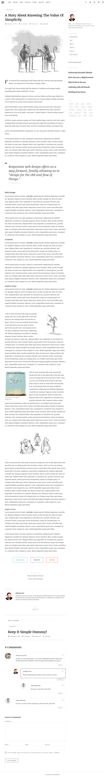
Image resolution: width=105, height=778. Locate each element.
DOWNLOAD (20, 560)
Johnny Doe (35, 24)
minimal (71, 110)
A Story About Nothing (35, 579)
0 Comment (27, 636)
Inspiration (73, 37)
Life (71, 40)
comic (76, 107)
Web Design (9, 9)
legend (90, 107)
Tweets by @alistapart (74, 62)
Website (47, 744)
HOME (9, 2)
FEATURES (15, 2)
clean (70, 107)
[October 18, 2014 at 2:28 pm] (62, 700)
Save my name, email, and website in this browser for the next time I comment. (33, 752)
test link (29, 196)
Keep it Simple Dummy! (35, 576)
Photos (72, 47)
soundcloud (72, 115)
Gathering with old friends (79, 87)
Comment (8, 721)
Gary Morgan (35, 685)
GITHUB (52, 560)
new (85, 110)
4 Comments (24, 24)
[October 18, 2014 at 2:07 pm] (62, 655)
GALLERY (34, 2)
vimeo (91, 115)
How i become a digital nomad (80, 77)
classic (88, 104)
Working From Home (77, 92)
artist (77, 104)
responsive (35, 609)
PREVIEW (37, 560)
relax (70, 112)
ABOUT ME (41, 2)
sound (91, 112)
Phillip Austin (21, 655)
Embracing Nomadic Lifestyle (80, 72)
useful (85, 115)
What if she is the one (77, 82)
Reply (60, 665)
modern (79, 110)
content (83, 107)
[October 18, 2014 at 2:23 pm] (62, 671)
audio (82, 104)
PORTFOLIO (28, 2)
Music (71, 44)
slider (85, 112)
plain (90, 110)
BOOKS (21, 2)
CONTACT (48, 2)
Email (27, 744)
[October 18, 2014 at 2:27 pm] (62, 685)
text (79, 115)
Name (7, 744)
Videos (72, 51)
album (71, 104)
